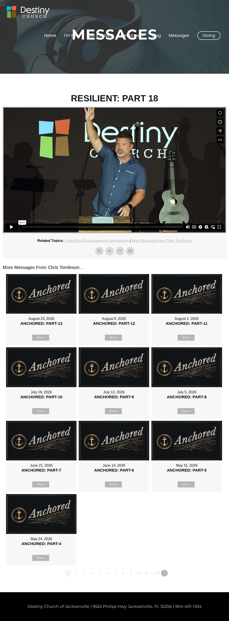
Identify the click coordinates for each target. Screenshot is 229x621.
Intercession (119, 241)
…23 (156, 573)
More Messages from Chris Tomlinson (162, 241)
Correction (73, 241)
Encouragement (95, 241)
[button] (209, 35)
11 (146, 573)
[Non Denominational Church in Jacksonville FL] (27, 12)
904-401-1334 (188, 606)
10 (138, 573)
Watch (41, 337)
